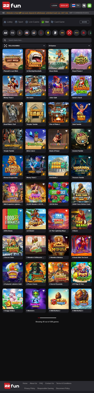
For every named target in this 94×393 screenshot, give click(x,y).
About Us (33, 383)
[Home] (11, 5)
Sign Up (64, 6)
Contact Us (49, 383)
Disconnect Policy (63, 388)
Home (25, 383)
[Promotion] (89, 5)
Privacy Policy (29, 388)
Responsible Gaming (45, 388)
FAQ (41, 383)
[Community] (84, 5)
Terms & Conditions (63, 383)
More (84, 22)
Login (54, 6)
